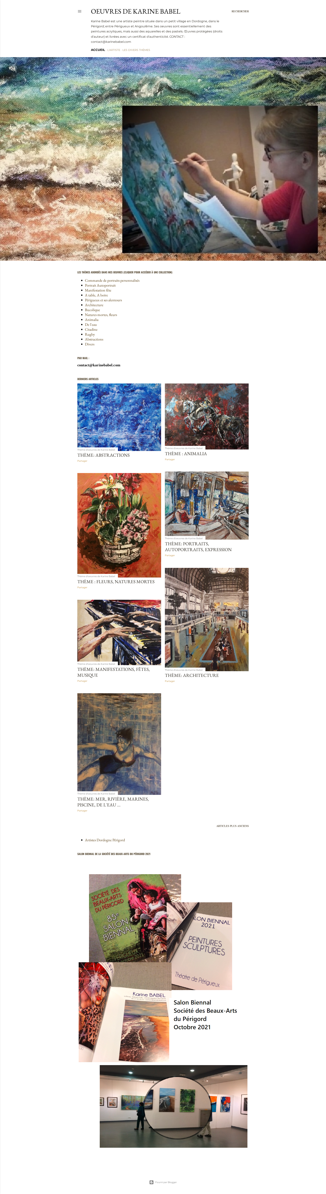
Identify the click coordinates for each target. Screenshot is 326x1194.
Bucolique (92, 309)
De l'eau (91, 324)
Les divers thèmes (136, 50)
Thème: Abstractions (103, 455)
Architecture (94, 304)
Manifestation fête (98, 290)
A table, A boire (96, 295)
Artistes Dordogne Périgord (105, 839)
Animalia (91, 319)
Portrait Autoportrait (100, 285)
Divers (89, 344)
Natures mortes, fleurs (101, 314)
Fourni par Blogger (166, 1182)
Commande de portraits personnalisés (112, 280)
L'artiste (113, 50)
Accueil (98, 50)
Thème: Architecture (192, 675)
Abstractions (94, 339)
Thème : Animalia (186, 453)
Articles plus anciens (232, 826)
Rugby (90, 334)
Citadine (91, 329)
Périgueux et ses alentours (103, 300)
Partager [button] (82, 460)
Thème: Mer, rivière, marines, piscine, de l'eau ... (113, 802)
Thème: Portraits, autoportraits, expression (198, 546)
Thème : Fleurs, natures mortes (116, 581)
